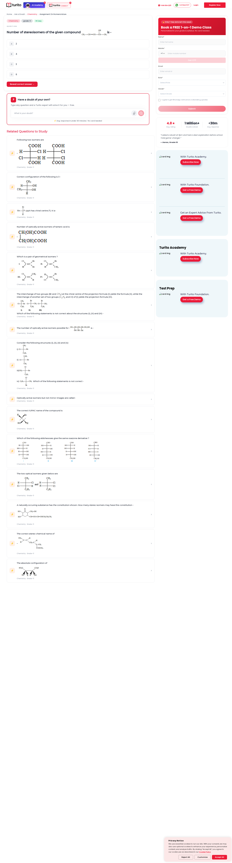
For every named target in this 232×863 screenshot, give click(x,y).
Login (196, 5)
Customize (202, 857)
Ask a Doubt (19, 14)
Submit (192, 108)
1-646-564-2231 (166, 5)
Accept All (219, 857)
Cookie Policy (205, 852)
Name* (161, 37)
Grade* (161, 89)
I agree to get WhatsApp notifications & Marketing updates (185, 100)
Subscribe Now (191, 162)
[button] (78, 43)
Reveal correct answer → (22, 84)
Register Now (214, 5)
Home (9, 14)
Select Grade (166, 93)
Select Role (165, 82)
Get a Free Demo (192, 190)
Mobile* (161, 48)
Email (160, 66)
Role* (160, 77)
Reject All (186, 857)
